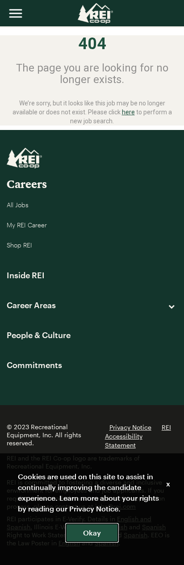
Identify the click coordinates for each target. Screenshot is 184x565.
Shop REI (19, 245)
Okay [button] (92, 532)
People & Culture (39, 335)
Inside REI (26, 275)
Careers (27, 183)
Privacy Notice (130, 427)
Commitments (34, 365)
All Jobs (18, 205)
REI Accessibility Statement (138, 436)
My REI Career (27, 225)
